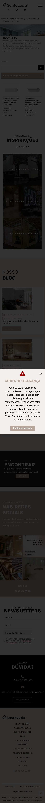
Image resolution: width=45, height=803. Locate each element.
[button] (41, 373)
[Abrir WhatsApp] (38, 797)
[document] (22, 401)
